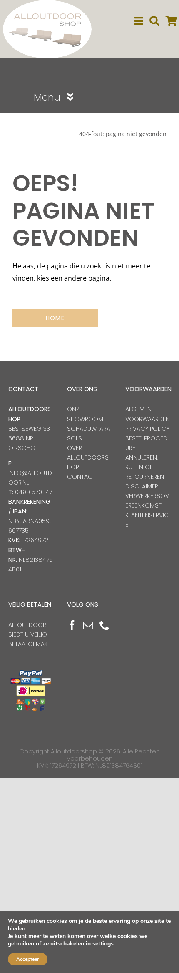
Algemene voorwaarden (147, 414)
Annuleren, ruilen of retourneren (144, 467)
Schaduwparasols (88, 433)
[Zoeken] (154, 21)
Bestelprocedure (146, 443)
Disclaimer (141, 486)
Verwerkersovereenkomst (147, 501)
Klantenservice (147, 520)
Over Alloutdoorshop (88, 457)
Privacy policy (147, 429)
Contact (81, 477)
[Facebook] (72, 625)
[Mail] (88, 625)
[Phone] (104, 625)
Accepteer (27, 959)
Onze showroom (85, 414)
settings (103, 944)
